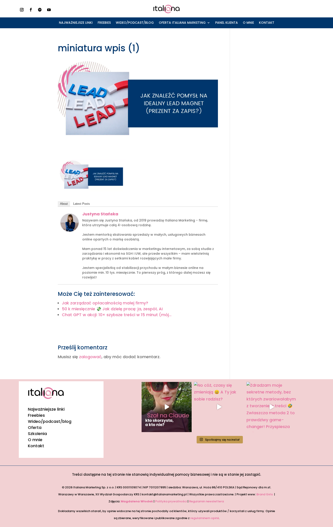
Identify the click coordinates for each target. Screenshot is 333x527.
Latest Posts (81, 203)
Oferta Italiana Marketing (182, 23)
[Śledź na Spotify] (39, 9)
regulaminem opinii (204, 518)
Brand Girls (264, 494)
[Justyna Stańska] (69, 228)
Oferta (34, 427)
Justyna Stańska (100, 214)
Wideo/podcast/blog (135, 23)
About (64, 203)
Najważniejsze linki (76, 23)
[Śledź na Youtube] (49, 9)
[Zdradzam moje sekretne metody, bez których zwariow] (271, 407)
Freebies (104, 23)
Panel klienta (226, 23)
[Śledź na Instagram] (21, 9)
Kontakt (266, 23)
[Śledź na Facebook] (30, 9)
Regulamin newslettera (206, 501)
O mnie (248, 23)
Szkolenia (37, 433)
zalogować (90, 357)
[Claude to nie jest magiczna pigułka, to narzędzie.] (167, 407)
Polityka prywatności (171, 501)
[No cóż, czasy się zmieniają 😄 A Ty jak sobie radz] (219, 407)
